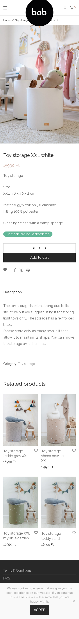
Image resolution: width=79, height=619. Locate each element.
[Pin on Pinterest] (28, 270)
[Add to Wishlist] (6, 270)
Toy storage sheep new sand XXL (54, 456)
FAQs (7, 578)
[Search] (65, 8)
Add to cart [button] (10, 462)
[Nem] (73, 601)
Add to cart (39, 257)
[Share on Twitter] (21, 270)
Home (7, 20)
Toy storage (22, 20)
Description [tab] (12, 292)
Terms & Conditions (17, 570)
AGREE (39, 610)
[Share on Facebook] (15, 270)
